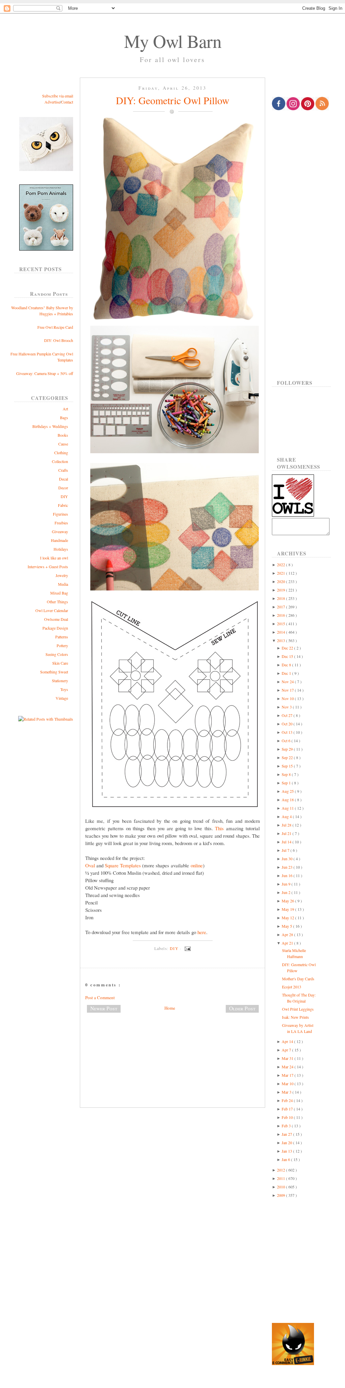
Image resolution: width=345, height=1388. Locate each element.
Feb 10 (288, 1117)
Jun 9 (286, 884)
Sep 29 (288, 749)
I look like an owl (54, 557)
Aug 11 (288, 808)
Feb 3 (287, 1125)
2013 (281, 640)
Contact (67, 102)
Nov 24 (288, 681)
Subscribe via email (57, 95)
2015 (281, 623)
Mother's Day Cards (298, 978)
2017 (281, 606)
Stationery (60, 680)
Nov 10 (288, 698)
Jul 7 (286, 850)
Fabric (63, 505)
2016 (281, 615)
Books (63, 435)
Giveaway (60, 531)
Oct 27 (287, 715)
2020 (281, 581)
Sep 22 (288, 757)
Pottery (62, 645)
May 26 (288, 900)
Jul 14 (287, 841)
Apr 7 (287, 1049)
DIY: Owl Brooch (58, 340)
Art (65, 408)
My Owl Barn (172, 41)
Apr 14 (288, 1041)
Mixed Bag (59, 593)
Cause (63, 443)
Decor (63, 487)
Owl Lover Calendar (51, 610)
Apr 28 (288, 934)
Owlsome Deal (56, 619)
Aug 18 (288, 799)
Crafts (63, 470)
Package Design (55, 628)
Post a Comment (100, 997)
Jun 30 (287, 858)
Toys (64, 689)
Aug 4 (287, 816)
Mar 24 (288, 1066)
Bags (64, 417)
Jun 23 (287, 867)
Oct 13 (287, 732)
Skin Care (60, 663)
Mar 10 (288, 1083)
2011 (281, 1178)
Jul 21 (287, 833)
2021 (281, 573)
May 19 (288, 909)
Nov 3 (287, 707)
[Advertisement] (172, 1040)
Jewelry (62, 575)
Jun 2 (286, 892)
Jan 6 (286, 1159)
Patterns (61, 636)
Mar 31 (288, 1058)
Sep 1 (287, 782)
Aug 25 (288, 791)
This (219, 828)
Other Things (57, 601)
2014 (281, 632)
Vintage (62, 698)
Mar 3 (287, 1092)
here (201, 932)
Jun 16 (287, 875)
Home (169, 1008)
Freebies (61, 522)
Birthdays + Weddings (50, 426)
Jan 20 (287, 1142)
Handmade (59, 540)
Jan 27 (287, 1134)
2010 (281, 1186)
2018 (281, 598)
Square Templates (123, 865)
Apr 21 (288, 943)
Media (63, 584)
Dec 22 (288, 647)
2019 (281, 589)
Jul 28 (287, 825)
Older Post (242, 1008)
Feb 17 (288, 1108)
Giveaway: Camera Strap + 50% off (44, 373)
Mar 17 (288, 1075)
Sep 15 (288, 766)
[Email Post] (187, 948)
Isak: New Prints (295, 1017)
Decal (63, 479)
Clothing (61, 452)
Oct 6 (286, 740)
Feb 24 (288, 1100)
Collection (60, 461)
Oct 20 (287, 723)
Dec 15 (288, 656)
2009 (281, 1195)
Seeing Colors (56, 654)
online (197, 865)
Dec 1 (287, 673)
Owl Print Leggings (298, 1009)
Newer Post (103, 1008)
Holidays (61, 549)
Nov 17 (288, 690)
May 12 (288, 917)
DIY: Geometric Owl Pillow (172, 100)
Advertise (52, 102)
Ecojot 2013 (291, 986)
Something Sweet (54, 671)
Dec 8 (287, 664)
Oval (90, 865)
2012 (281, 1170)
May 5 (287, 926)
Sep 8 (287, 774)
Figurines (60, 514)
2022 (281, 564)
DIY (64, 496)
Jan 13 (287, 1151)
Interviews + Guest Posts (48, 566)
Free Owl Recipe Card (55, 327)
